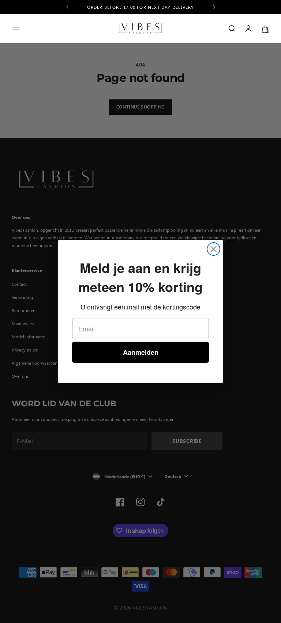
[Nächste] (214, 7)
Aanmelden (140, 352)
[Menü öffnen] (16, 28)
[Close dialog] (213, 249)
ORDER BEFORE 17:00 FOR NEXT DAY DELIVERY (140, 6)
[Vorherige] (67, 7)
